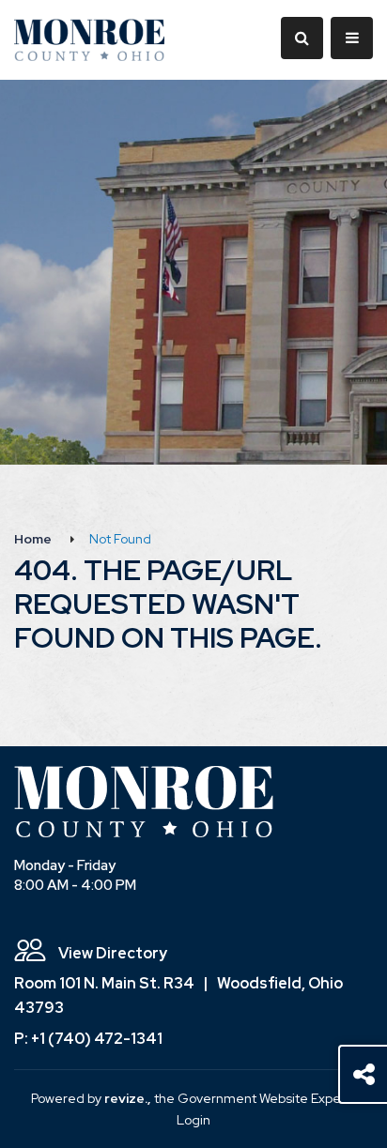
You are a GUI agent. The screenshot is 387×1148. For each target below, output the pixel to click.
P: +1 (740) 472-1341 (88, 1039)
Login (193, 1119)
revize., (127, 1098)
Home (33, 538)
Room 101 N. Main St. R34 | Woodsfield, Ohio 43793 (178, 995)
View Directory (111, 953)
